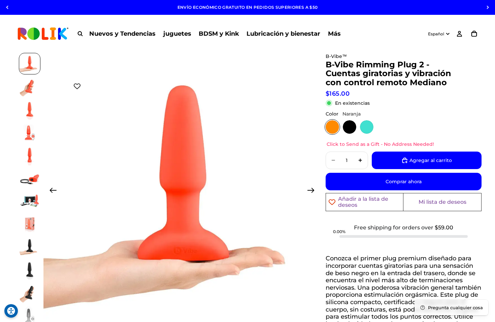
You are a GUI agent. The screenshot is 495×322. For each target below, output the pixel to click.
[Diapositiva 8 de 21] (30, 224)
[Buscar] (80, 33)
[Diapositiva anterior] (7, 7)
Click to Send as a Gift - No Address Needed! (380, 144)
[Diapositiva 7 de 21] (30, 201)
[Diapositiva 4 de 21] (30, 132)
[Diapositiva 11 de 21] (30, 293)
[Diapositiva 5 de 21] (30, 155)
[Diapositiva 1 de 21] (30, 64)
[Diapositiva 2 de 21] (30, 86)
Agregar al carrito (430, 160)
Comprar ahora (404, 182)
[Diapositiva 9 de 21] (30, 247)
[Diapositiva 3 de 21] (30, 109)
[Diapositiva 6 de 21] (30, 178)
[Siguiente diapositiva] (487, 7)
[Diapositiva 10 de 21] (30, 270)
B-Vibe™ (336, 56)
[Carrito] (474, 33)
